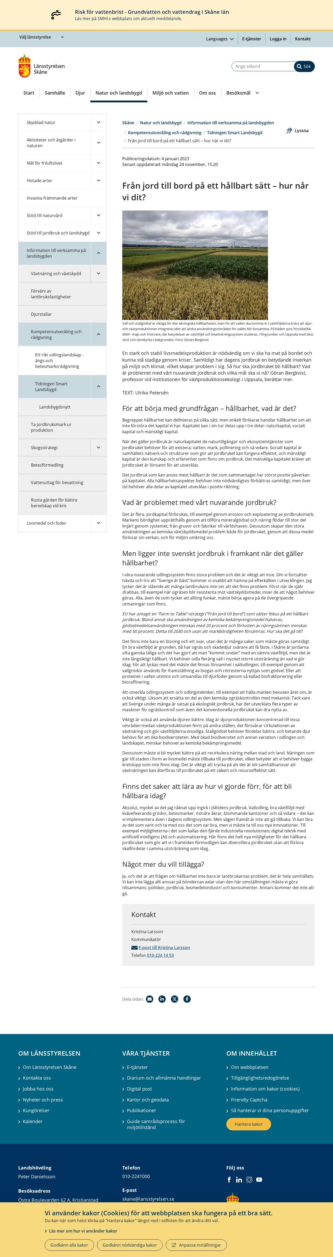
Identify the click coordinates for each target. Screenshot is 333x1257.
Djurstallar (41, 314)
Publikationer (141, 1110)
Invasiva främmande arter (52, 198)
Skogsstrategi (44, 447)
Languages (217, 39)
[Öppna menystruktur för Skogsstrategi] (98, 447)
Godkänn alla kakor (69, 1245)
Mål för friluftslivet (44, 163)
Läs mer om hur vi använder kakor (83, 1231)
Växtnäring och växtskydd (56, 273)
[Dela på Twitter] (174, 999)
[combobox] (273, 66)
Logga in (280, 39)
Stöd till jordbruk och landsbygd (58, 233)
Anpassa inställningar (200, 1245)
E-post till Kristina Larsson (164, 947)
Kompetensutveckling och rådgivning (56, 334)
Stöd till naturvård (44, 215)
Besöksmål (238, 93)
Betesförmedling (47, 465)
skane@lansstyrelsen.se (148, 1199)
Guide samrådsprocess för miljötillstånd (156, 1124)
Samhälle (55, 93)
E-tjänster (251, 39)
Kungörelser (36, 1110)
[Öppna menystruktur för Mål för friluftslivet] (98, 163)
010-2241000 (136, 1176)
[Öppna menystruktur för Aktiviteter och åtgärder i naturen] (98, 142)
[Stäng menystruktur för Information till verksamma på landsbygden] (98, 253)
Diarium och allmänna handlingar (164, 1078)
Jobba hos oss (38, 1089)
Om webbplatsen (249, 1067)
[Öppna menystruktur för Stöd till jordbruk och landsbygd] (98, 233)
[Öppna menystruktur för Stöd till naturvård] (98, 215)
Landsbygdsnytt (55, 407)
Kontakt (303, 39)
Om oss (207, 93)
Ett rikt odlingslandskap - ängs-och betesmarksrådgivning (59, 360)
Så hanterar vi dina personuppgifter (270, 1110)
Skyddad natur (41, 122)
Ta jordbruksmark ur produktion (51, 427)
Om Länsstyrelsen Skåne (49, 1067)
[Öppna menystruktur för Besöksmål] (257, 93)
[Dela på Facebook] (187, 999)
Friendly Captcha (249, 1100)
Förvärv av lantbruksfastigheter (51, 294)
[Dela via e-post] (149, 999)
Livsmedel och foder (46, 523)
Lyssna (302, 130)
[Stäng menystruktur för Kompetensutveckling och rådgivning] (98, 334)
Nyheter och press (43, 1100)
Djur (80, 93)
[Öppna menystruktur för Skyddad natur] (98, 122)
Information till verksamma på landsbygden (56, 253)
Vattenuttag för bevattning (57, 482)
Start (28, 93)
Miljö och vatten (170, 93)
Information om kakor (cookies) (265, 1089)
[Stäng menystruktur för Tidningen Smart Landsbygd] (98, 386)
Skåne (128, 123)
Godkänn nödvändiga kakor (130, 1245)
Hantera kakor (249, 1124)
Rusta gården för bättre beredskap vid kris (54, 503)
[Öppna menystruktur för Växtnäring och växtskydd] (98, 273)
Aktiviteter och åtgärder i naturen (51, 142)
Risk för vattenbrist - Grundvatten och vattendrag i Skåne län (152, 11)
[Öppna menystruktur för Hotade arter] (98, 180)
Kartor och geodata (148, 1100)
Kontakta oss (37, 1078)
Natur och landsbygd (118, 93)
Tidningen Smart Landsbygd (51, 386)
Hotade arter (39, 180)
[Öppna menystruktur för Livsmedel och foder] (98, 523)
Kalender (32, 1121)
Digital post (139, 1089)
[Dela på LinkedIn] (162, 999)
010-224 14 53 (160, 955)
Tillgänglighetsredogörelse (260, 1078)
